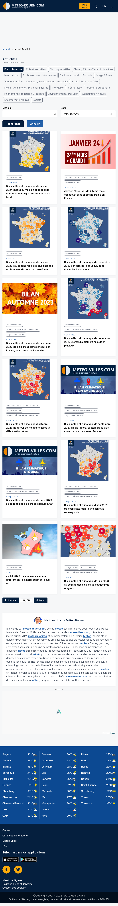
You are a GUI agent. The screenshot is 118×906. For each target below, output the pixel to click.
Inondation (58, 87)
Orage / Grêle (104, 75)
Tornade (87, 75)
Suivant (40, 600)
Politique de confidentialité (17, 883)
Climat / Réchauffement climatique (93, 69)
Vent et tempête (13, 81)
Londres (46, 778)
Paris (84, 760)
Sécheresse (75, 87)
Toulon (85, 797)
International (11, 75)
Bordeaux (8, 772)
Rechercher (13, 123)
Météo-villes (9, 840)
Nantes (46, 809)
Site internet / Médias (16, 99)
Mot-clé (7, 107)
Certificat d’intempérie (15, 835)
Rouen (85, 778)
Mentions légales (12, 880)
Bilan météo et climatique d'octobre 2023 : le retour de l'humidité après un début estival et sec (28, 427)
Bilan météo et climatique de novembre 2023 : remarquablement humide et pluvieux (87, 342)
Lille (44, 772)
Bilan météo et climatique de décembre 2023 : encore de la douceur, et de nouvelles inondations (87, 266)
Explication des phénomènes (39, 75)
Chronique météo (60, 69)
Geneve (46, 754)
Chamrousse (9, 797)
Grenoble (47, 760)
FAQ (4, 845)
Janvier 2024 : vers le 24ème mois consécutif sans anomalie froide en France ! (84, 194)
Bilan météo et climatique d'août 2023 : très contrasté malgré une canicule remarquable (87, 508)
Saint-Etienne (89, 785)
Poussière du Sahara (97, 87)
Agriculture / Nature (94, 93)
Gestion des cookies (14, 887)
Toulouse (86, 803)
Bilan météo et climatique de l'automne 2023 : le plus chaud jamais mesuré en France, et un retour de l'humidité (28, 347)
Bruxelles (7, 778)
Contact (7, 830)
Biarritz (6, 766)
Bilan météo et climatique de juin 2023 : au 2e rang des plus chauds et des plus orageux (87, 584)
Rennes (85, 772)
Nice (44, 815)
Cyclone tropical (69, 75)
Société (37, 99)
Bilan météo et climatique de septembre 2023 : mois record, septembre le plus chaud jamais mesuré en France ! (87, 427)
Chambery (8, 791)
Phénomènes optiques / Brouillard (24, 93)
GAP (5, 815)
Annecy (7, 760)
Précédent (11, 600)
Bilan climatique (13, 69)
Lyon (44, 785)
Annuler (35, 123)
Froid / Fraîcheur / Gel (85, 81)
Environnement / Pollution (63, 93)
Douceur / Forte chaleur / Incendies (47, 81)
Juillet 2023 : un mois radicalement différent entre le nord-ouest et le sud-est (28, 580)
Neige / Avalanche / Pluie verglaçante (26, 87)
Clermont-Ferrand (13, 803)
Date (63, 107)
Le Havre (47, 766)
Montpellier (48, 803)
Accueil (6, 49)
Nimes (84, 754)
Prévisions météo (36, 69)
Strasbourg (87, 791)
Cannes (6, 785)
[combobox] (29, 113)
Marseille (47, 791)
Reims (84, 766)
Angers (6, 754)
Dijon (5, 809)
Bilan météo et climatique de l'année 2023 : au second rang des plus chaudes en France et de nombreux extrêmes (29, 266)
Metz (45, 797)
